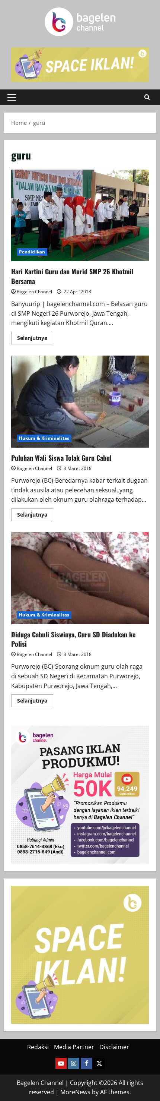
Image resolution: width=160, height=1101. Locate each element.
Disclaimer (114, 1047)
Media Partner (74, 1047)
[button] (12, 97)
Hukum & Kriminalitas (44, 438)
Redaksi (38, 1047)
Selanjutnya (35, 339)
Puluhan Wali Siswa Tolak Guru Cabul (80, 402)
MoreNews (75, 1092)
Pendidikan (32, 252)
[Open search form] (147, 97)
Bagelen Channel (34, 291)
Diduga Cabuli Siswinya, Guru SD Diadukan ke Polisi (80, 578)
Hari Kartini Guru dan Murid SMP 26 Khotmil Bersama (80, 216)
